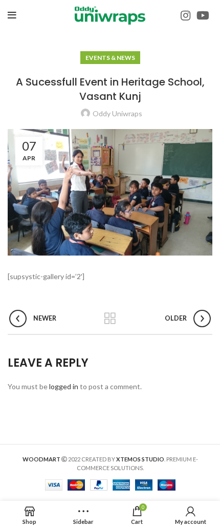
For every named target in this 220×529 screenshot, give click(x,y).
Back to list (110, 318)
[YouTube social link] (202, 15)
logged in (63, 386)
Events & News (110, 57)
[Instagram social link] (185, 15)
